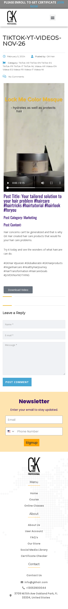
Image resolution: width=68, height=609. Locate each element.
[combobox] (10, 431)
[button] (53, 18)
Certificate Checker (34, 556)
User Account (34, 531)
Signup (32, 442)
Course (34, 499)
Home (34, 493)
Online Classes (34, 506)
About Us (34, 525)
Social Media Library (34, 550)
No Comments (16, 76)
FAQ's (34, 537)
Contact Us (34, 575)
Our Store (34, 543)
